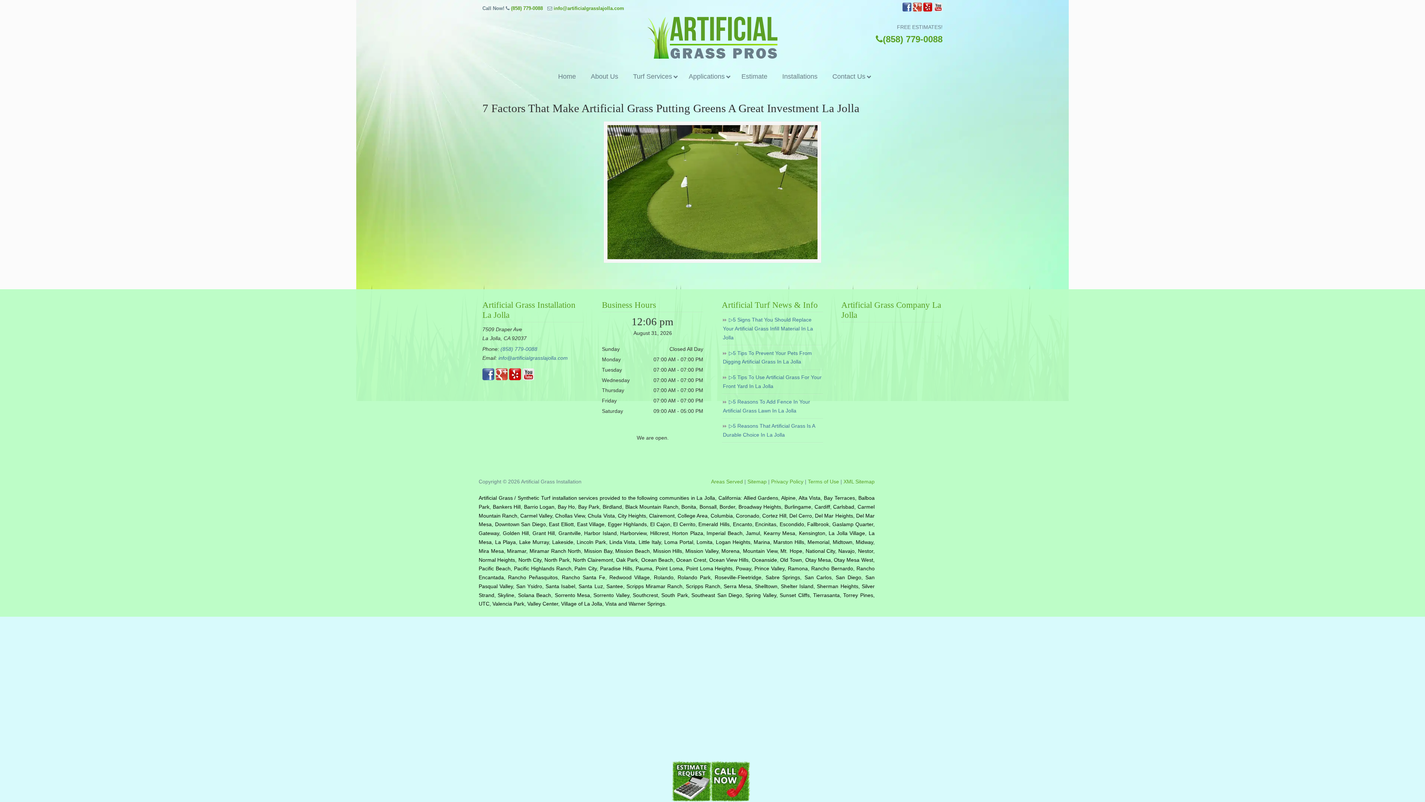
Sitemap (757, 482)
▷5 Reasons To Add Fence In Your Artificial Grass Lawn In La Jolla (766, 406)
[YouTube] (938, 10)
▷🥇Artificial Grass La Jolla (712, 38)
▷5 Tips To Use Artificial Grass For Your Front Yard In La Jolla (772, 381)
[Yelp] (927, 10)
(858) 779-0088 (527, 8)
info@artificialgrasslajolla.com (589, 8)
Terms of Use (823, 482)
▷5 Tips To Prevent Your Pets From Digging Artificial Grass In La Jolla (767, 357)
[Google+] (917, 10)
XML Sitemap (859, 482)
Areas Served (727, 482)
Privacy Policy (787, 482)
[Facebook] (906, 10)
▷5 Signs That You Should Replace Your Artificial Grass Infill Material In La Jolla (768, 328)
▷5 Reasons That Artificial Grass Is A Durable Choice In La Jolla (769, 430)
